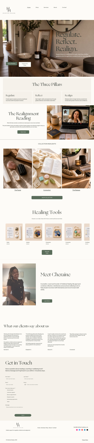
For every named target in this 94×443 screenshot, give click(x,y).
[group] (47, 234)
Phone (25, 382)
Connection (47, 190)
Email (6, 382)
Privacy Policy (85, 440)
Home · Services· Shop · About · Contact (46, 427)
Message (7, 405)
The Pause (17, 190)
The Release (76, 190)
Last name (26, 376)
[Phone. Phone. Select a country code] (25, 384)
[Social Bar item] (77, 430)
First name (7, 376)
